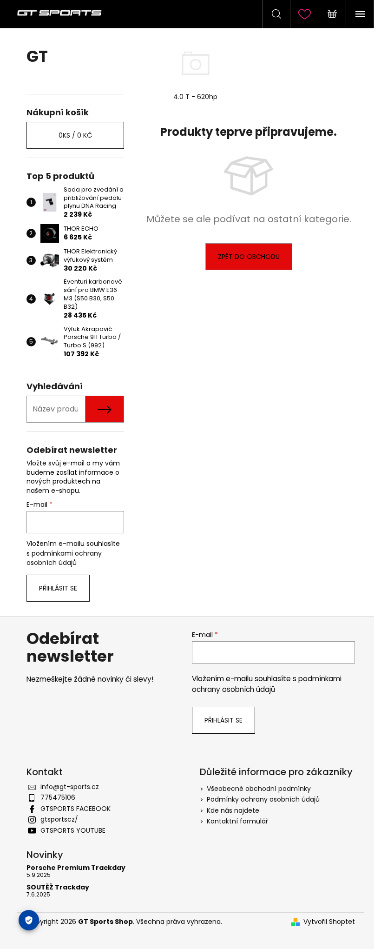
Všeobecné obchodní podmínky (259, 788)
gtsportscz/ (59, 819)
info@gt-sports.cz (69, 786)
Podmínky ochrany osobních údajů (263, 799)
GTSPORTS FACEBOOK (75, 808)
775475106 (57, 797)
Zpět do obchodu (249, 256)
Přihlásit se (58, 588)
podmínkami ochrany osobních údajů (64, 558)
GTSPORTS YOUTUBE (72, 830)
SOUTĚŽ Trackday (57, 887)
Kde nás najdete (233, 810)
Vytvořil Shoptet (329, 921)
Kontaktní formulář (237, 821)
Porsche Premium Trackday (75, 867)
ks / (75, 135)
